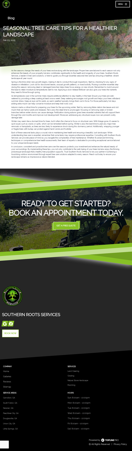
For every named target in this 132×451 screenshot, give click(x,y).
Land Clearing (73, 371)
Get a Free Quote (66, 225)
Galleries (7, 376)
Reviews (7, 381)
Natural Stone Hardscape (78, 380)
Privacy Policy (120, 444)
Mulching (71, 385)
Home (6, 371)
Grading (71, 376)
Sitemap (7, 387)
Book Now (10, 333)
